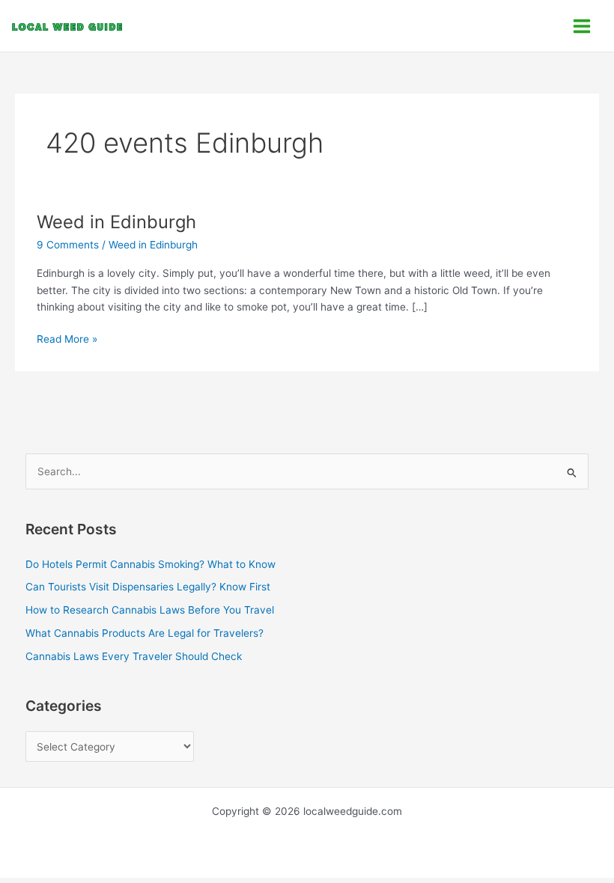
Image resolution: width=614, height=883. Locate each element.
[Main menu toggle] (582, 25)
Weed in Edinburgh (116, 222)
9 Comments (68, 245)
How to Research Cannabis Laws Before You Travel (149, 610)
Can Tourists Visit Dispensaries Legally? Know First (147, 587)
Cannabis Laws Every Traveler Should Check (133, 656)
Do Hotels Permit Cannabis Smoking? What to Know (150, 564)
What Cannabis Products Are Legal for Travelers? (144, 633)
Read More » (67, 338)
